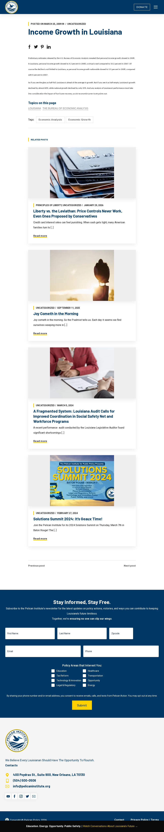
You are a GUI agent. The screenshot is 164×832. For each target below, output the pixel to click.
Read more (40, 236)
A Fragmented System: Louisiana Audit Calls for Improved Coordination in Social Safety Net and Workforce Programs (74, 416)
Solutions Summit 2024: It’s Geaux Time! (67, 518)
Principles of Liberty (49, 205)
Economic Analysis (50, 119)
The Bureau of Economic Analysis (65, 108)
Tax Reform (63, 675)
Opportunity (94, 680)
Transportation (95, 675)
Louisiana (34, 108)
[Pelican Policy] (11, 7)
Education (62, 671)
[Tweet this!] (36, 47)
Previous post (36, 565)
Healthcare (93, 671)
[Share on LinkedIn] (48, 47)
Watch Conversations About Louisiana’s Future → (110, 826)
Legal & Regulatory (66, 685)
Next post (130, 565)
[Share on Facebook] (29, 47)
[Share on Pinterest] (42, 47)
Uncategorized (76, 24)
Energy (91, 685)
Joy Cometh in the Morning (55, 313)
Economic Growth (79, 119)
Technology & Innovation (69, 680)
